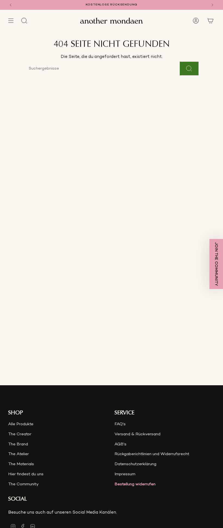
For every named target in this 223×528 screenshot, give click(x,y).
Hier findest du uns (26, 474)
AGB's (120, 444)
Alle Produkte (20, 424)
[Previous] (10, 4)
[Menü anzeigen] (10, 20)
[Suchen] (189, 68)
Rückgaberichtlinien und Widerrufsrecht (151, 454)
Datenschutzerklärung (135, 464)
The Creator (19, 434)
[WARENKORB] (210, 20)
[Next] (212, 4)
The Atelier (18, 454)
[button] (216, 264)
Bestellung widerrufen (135, 484)
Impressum (124, 474)
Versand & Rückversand (137, 434)
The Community (23, 484)
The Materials (21, 464)
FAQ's (120, 424)
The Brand (18, 444)
